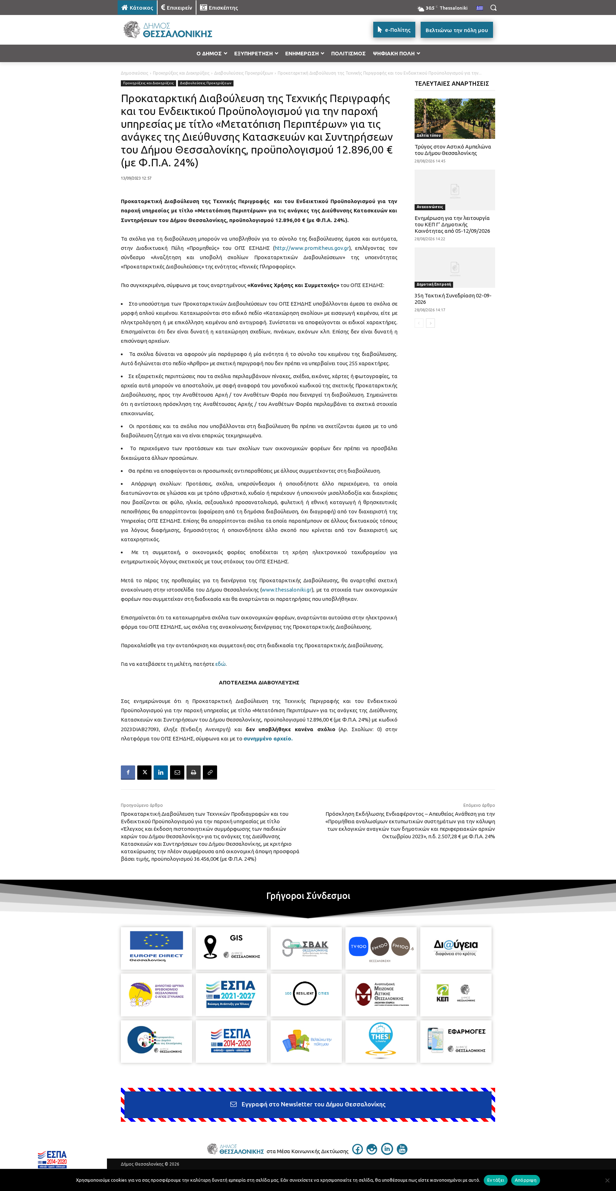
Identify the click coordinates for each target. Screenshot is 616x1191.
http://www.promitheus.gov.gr (311, 248)
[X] (144, 772)
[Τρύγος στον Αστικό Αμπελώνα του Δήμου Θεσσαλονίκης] (455, 119)
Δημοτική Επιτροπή (434, 284)
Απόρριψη (526, 1179)
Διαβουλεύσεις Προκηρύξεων (243, 73)
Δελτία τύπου (429, 135)
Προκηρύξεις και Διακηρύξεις (181, 73)
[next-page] (430, 323)
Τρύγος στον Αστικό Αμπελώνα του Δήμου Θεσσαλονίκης (453, 150)
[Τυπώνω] (193, 772)
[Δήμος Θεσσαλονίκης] (174, 30)
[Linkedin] (161, 772)
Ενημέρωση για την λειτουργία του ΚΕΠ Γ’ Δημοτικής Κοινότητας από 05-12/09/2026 (452, 224)
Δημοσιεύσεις (134, 73)
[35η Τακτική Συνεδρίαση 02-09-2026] (455, 267)
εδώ (220, 664)
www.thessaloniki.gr (287, 590)
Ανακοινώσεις (430, 207)
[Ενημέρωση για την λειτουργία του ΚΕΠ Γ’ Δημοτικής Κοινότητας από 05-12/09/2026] (455, 190)
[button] (493, 7)
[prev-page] (419, 323)
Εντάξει (495, 1179)
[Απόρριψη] (607, 1180)
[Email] (177, 772)
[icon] (357, 1152)
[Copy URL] (210, 772)
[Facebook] (128, 772)
